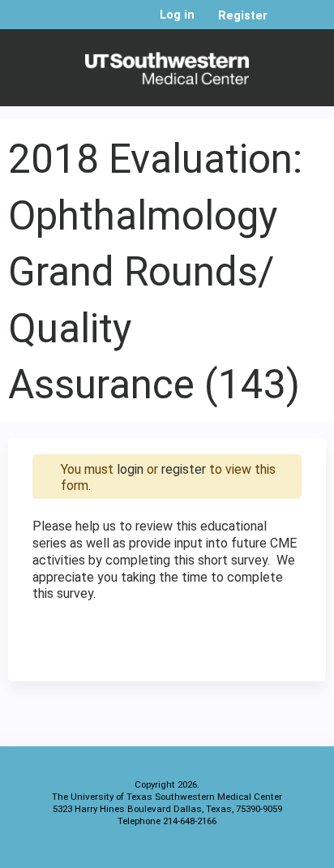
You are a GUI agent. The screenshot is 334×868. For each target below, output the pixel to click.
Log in (177, 15)
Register (243, 16)
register (183, 469)
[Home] (167, 63)
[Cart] (286, 23)
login (130, 469)
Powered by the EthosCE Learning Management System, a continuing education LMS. (268, 852)
